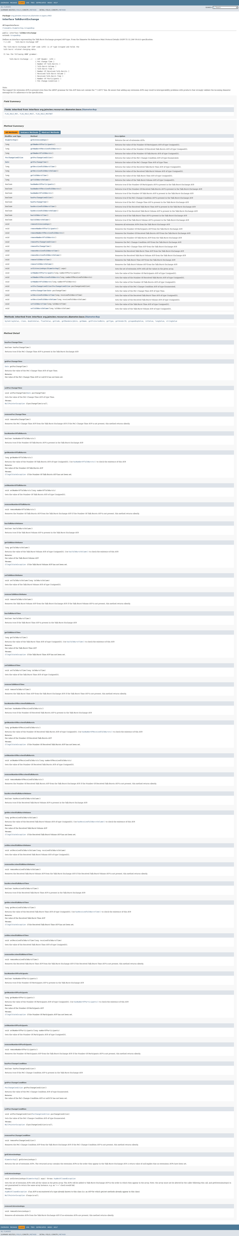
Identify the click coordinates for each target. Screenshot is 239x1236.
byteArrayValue (12, 321)
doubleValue (33, 321)
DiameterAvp (17, 28)
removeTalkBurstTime (39, 260)
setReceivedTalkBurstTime (42, 295)
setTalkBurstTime (38, 304)
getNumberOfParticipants (41, 144)
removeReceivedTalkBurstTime (43, 251)
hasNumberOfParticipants (41, 184)
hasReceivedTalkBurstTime (42, 206)
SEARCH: (209, 7)
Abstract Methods (50, 132)
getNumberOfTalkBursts (40, 153)
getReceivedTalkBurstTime (42, 167)
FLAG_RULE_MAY (11, 114)
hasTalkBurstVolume (39, 220)
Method (33, 10)
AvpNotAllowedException (65, 1179)
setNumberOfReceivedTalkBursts (44, 277)
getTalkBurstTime (38, 175)
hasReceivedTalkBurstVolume (43, 211)
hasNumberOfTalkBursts (40, 193)
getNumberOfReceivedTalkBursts (44, 149)
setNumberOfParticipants (41, 273)
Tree (33, 3)
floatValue (46, 321)
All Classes (6, 7)
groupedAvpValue (135, 321)
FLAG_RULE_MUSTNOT (44, 114)
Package (13, 3)
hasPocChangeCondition (40, 198)
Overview (5, 3)
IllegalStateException (15, 474)
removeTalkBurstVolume (40, 264)
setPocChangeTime (38, 291)
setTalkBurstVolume (39, 308)
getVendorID (120, 321)
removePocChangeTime (39, 246)
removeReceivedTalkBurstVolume (44, 255)
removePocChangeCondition (42, 242)
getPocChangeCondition (40, 158)
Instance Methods (29, 132)
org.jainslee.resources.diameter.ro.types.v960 (31, 16)
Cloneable (6, 28)
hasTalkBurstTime (38, 215)
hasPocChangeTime (38, 202)
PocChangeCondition (14, 158)
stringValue (171, 321)
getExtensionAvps (38, 140)
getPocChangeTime (38, 162)
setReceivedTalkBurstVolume (43, 299)
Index (49, 3)
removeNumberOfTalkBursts (42, 237)
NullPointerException (15, 404)
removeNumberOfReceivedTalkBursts (46, 233)
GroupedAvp (29, 28)
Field (18, 10)
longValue (159, 321)
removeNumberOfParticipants (43, 229)
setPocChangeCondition (40, 286)
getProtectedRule (96, 321)
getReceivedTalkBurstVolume (43, 171)
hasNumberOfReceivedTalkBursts (44, 189)
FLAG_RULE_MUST (27, 114)
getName (83, 321)
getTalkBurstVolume (39, 180)
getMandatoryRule (70, 321)
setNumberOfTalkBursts (40, 282)
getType (109, 321)
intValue (149, 321)
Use (27, 3)
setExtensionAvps (38, 268)
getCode (56, 321)
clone (23, 321)
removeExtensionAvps (39, 224)
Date (7, 162)
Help (56, 3)
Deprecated (41, 3)
